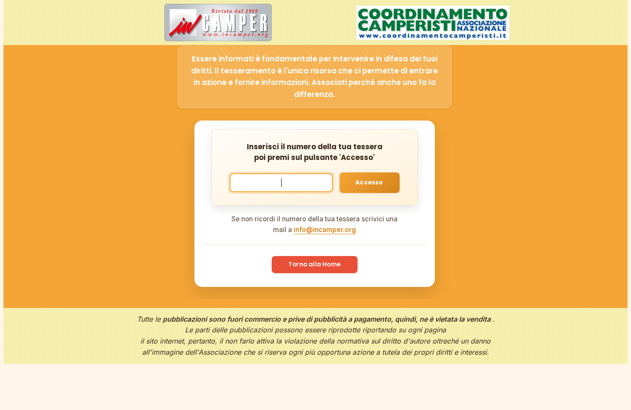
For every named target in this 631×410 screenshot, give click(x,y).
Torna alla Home (314, 264)
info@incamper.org (325, 230)
